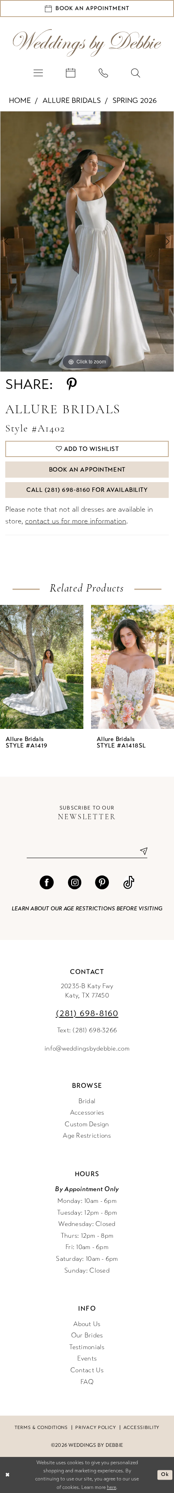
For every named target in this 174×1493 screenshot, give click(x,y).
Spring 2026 (134, 100)
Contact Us (87, 1370)
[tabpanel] (87, 241)
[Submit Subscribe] (140, 851)
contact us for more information (75, 521)
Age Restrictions (87, 1136)
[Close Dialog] (7, 1475)
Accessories (87, 1113)
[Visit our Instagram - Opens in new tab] (74, 882)
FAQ (87, 1382)
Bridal (87, 1101)
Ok (165, 1474)
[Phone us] (103, 73)
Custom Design (87, 1124)
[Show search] (135, 73)
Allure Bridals (71, 100)
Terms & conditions (41, 1427)
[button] (38, 73)
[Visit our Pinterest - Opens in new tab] (102, 882)
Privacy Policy (95, 1427)
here (111, 1487)
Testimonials (86, 1347)
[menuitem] (38, 73)
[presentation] (41, 667)
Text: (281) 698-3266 (87, 1030)
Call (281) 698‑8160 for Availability (87, 489)
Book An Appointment (87, 469)
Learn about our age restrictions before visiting (87, 908)
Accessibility (141, 1427)
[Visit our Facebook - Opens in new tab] (46, 882)
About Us (86, 1324)
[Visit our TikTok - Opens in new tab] (128, 882)
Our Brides (87, 1335)
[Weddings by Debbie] (87, 43)
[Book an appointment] (71, 73)
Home (20, 100)
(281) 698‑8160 (87, 1013)
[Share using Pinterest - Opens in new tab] (72, 384)
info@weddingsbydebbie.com (87, 1048)
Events (87, 1358)
